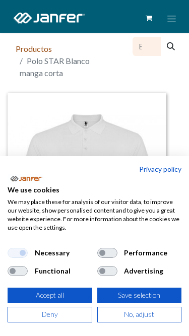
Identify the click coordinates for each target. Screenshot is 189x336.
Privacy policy (160, 169)
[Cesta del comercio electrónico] (149, 18)
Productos (34, 48)
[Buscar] (170, 46)
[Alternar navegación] (171, 18)
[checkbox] (18, 253)
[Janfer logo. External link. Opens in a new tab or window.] (26, 178)
